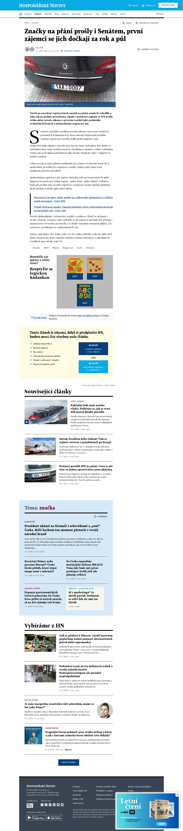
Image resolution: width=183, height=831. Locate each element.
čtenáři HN (69, 104)
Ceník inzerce (78, 803)
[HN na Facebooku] (46, 804)
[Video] (27, 422)
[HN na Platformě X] (42, 804)
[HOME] (20, 14)
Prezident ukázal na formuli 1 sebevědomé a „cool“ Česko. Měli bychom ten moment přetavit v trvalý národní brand (62, 530)
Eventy (131, 791)
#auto (79, 248)
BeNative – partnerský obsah (81, 588)
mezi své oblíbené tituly (88, 315)
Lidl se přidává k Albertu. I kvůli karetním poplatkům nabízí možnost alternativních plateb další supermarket (86, 639)
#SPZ (46, 248)
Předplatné (168, 5)
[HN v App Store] (54, 817)
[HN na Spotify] (58, 804)
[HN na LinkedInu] (54, 804)
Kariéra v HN (78, 799)
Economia (77, 795)
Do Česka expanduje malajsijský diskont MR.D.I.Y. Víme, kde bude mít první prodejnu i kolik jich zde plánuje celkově (84, 568)
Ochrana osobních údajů (106, 787)
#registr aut (68, 248)
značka (47, 508)
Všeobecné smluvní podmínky (108, 799)
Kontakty (76, 787)
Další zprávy (68, 762)
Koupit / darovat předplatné (139, 787)
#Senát (55, 248)
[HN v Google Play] (36, 817)
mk (37, 48)
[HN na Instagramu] (50, 804)
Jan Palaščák (31, 700)
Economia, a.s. (43, 790)
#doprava (90, 248)
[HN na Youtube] (62, 804)
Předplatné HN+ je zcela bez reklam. (102, 385)
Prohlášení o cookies (104, 791)
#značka (36, 248)
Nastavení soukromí (104, 795)
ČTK (41, 48)
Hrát (75, 276)
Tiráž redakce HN (80, 791)
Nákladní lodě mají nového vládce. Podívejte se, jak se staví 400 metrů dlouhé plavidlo (90, 408)
